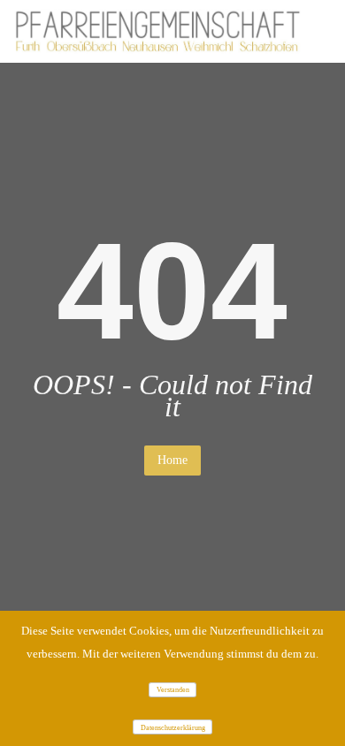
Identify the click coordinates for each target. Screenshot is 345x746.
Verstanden (173, 690)
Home (172, 460)
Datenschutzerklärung (173, 728)
